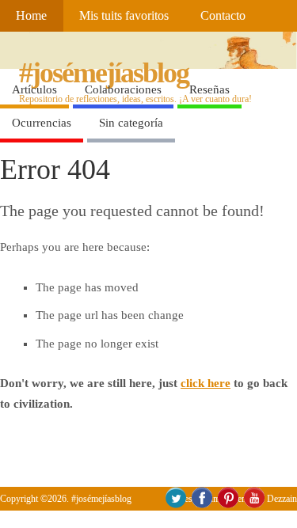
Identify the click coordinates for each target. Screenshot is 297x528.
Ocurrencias (41, 122)
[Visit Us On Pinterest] (228, 505)
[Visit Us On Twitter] (175, 505)
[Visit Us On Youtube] (254, 505)
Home (31, 16)
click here (205, 383)
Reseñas (209, 89)
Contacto (223, 16)
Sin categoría (131, 122)
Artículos (34, 89)
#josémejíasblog (103, 73)
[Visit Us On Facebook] (201, 505)
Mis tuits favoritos (124, 16)
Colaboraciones (123, 89)
